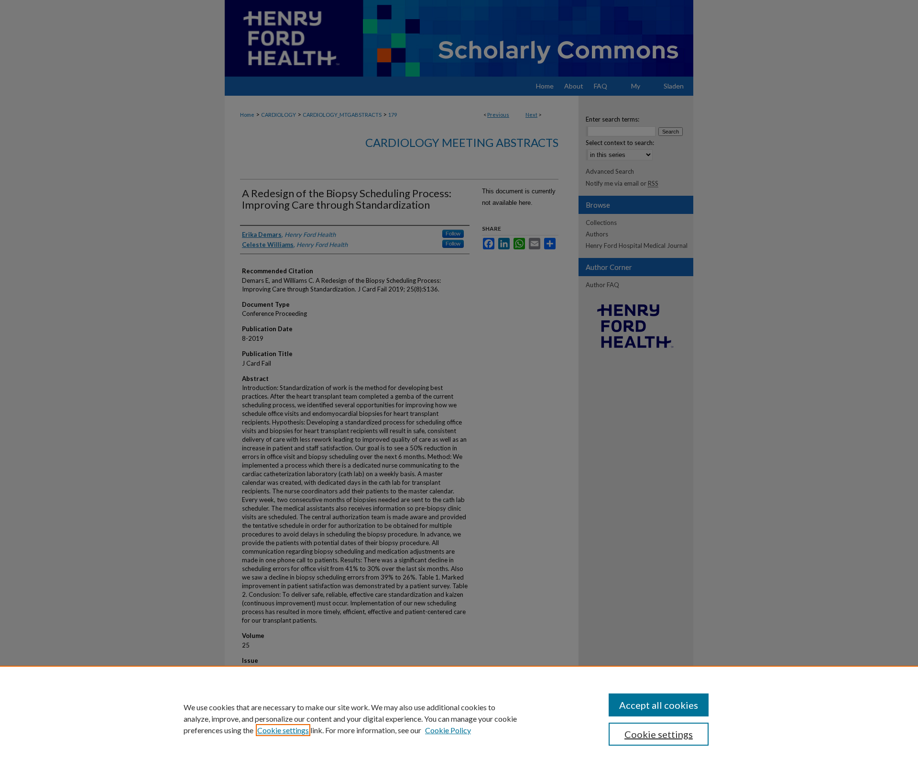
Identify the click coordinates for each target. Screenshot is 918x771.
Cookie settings (283, 730)
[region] (459, 718)
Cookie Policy (448, 730)
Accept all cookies (658, 705)
